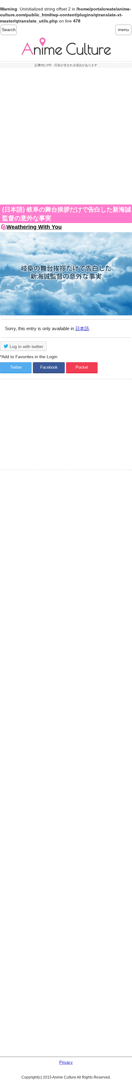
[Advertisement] (66, 135)
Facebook (49, 367)
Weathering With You (34, 227)
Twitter (16, 367)
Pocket (82, 367)
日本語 (82, 328)
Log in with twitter (25, 346)
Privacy (66, 1062)
